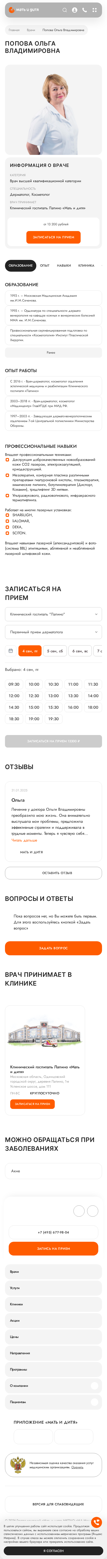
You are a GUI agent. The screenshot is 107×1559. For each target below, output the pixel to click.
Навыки (64, 265)
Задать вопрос (53, 948)
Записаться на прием (53, 237)
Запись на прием (53, 1248)
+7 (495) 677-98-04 (84, 10)
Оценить (77, 1467)
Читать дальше (24, 840)
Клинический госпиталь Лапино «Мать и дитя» (45, 1069)
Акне (15, 1171)
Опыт (45, 265)
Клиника (86, 265)
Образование (21, 265)
